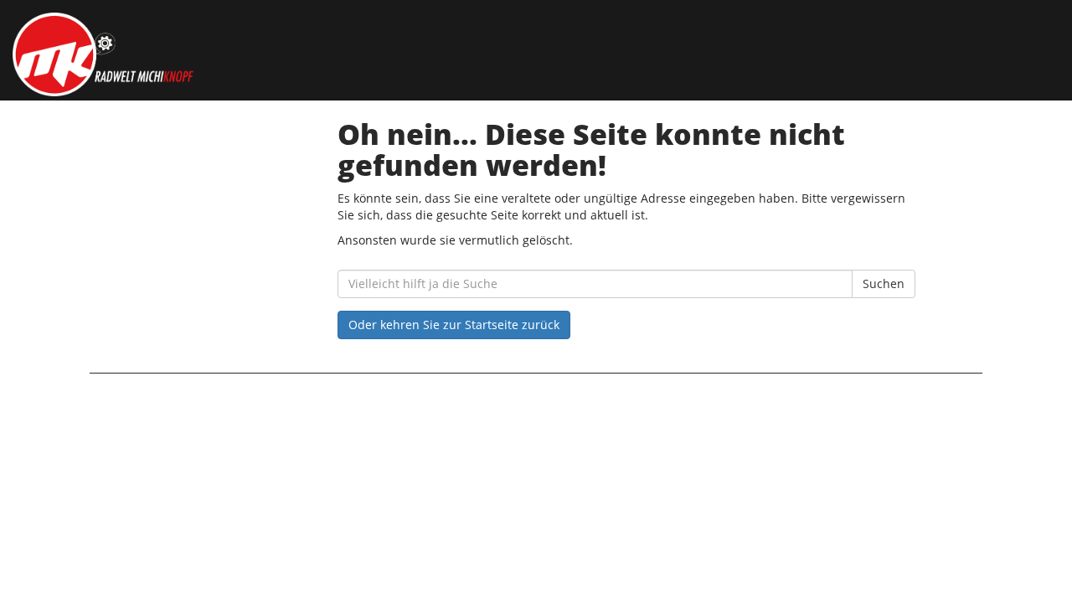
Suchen (883, 283)
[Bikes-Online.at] (229, 54)
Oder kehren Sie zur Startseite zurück (453, 324)
